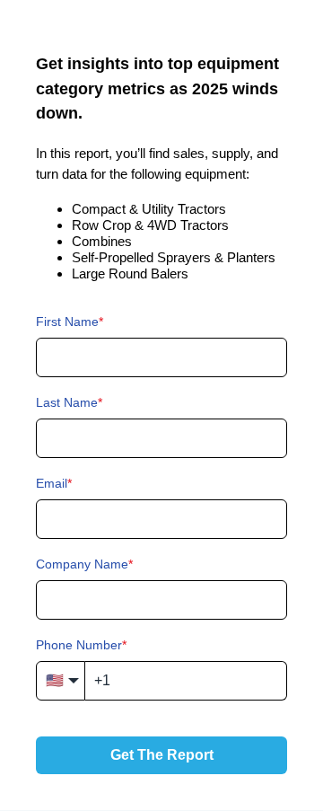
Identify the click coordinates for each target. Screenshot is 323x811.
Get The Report (162, 755)
